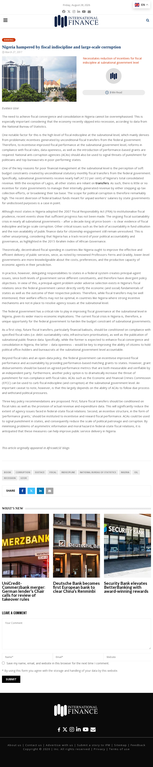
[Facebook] (59, 729)
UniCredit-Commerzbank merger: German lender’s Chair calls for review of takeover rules (23, 591)
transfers (102, 183)
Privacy (99, 749)
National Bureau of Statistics (98, 472)
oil (136, 472)
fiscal (52, 472)
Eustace (39, 472)
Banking (9, 39)
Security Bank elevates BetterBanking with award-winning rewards (126, 587)
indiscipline (68, 472)
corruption (23, 472)
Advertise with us (59, 745)
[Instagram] (72, 729)
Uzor (24, 478)
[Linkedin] (78, 729)
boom (7, 472)
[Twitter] (65, 729)
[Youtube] (85, 729)
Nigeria (125, 472)
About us (15, 745)
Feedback (138, 745)
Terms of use (119, 749)
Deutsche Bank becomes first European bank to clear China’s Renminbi (76, 587)
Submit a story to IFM (93, 745)
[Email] (93, 729)
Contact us (33, 745)
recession (10, 478)
